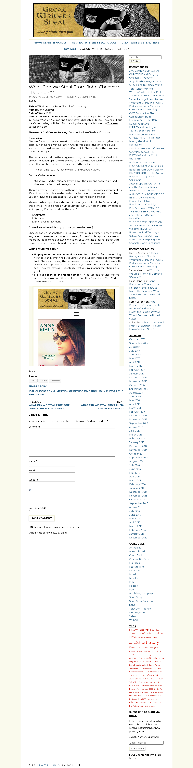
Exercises (134, 563)
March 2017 (135, 366)
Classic (40, 391)
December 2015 (138, 415)
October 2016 (137, 385)
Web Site (134, 620)
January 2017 (136, 373)
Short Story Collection (141, 601)
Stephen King (134, 668)
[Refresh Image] (46, 490)
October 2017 (137, 339)
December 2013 (138, 492)
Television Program (140, 608)
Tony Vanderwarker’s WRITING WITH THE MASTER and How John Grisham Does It (146, 92)
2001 (135, 696)
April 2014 (134, 476)
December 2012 (138, 537)
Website (33, 479)
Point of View (143, 648)
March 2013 (135, 526)
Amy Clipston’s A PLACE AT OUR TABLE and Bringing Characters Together (144, 74)
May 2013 (134, 518)
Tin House (151, 706)
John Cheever (107, 391)
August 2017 (136, 347)
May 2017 (134, 358)
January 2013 (136, 534)
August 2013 (136, 507)
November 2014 (138, 450)
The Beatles (143, 675)
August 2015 (136, 427)
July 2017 (134, 350)
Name (33, 461)
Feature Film (136, 566)
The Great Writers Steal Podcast (94, 42)
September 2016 (138, 389)
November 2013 (138, 495)
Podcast (133, 586)
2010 (141, 633)
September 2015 (138, 423)
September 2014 (138, 457)
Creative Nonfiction (140, 559)
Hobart (132, 630)
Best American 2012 (154, 696)
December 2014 (138, 446)
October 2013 (137, 499)
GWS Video (157, 703)
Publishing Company (141, 593)
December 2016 (138, 377)
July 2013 (134, 511)
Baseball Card (137, 551)
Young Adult (154, 675)
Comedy (150, 682)
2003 (151, 689)
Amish (135, 675)
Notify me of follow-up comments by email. (55, 527)
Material (132, 643)
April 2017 (134, 362)
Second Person (154, 665)
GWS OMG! (147, 651)
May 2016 (134, 400)
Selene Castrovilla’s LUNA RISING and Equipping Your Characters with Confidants (145, 239)
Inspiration (139, 655)
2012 (148, 671)
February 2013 (137, 530)
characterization (154, 662)
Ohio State (135, 702)
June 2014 (135, 469)
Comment (34, 426)
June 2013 (135, 514)
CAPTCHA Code (37, 508)
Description (133, 658)
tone (153, 655)
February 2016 (137, 411)
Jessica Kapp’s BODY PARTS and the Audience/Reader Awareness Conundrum (145, 187)
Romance (154, 679)
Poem (132, 589)
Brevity (156, 689)
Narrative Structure (149, 658)
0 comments (88, 97)
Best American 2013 (137, 699)
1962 (31, 391)
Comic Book (136, 555)
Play (131, 582)
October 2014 (137, 453)
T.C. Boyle (143, 706)
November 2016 (138, 381)
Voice (160, 686)
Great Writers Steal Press (140, 42)
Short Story (37, 386)
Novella (133, 578)
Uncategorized (137, 612)
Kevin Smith (134, 665)
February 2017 (137, 370)
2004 (159, 651)
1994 (162, 658)
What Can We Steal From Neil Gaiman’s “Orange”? (145, 274)
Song (132, 605)
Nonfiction (135, 570)
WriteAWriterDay (144, 637)
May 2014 (134, 473)
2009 (144, 703)
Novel (132, 574)
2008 (137, 679)
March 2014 (135, 480)
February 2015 (137, 438)
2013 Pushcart (152, 699)
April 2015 (134, 431)
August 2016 (136, 392)
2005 (154, 692)
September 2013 (138, 503)
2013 (132, 678)
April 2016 (134, 404)
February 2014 (137, 484)
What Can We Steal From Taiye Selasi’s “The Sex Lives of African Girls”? (146, 326)
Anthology (135, 547)
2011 (131, 654)
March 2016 (135, 408)
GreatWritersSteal (64, 97)
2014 (150, 702)
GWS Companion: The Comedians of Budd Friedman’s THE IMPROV (143, 116)
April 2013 (134, 522)
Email (32, 470)
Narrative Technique (144, 692)
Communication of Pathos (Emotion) (72, 391)
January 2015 (136, 442)
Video (132, 616)
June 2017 (135, 354)
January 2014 (136, 488)
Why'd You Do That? (138, 662)
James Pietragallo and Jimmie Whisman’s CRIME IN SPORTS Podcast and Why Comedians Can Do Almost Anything (146, 260)
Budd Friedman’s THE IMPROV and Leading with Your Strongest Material (144, 127)
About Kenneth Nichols (50, 42)
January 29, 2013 (39, 97)
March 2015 (135, 434)
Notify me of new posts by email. (49, 532)
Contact (70, 49)
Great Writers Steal (48, 765)
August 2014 (136, 461)
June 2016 (135, 396)
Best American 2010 (137, 672)
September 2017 (138, 343)
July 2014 (134, 465)
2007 (161, 679)
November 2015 (138, 419)
